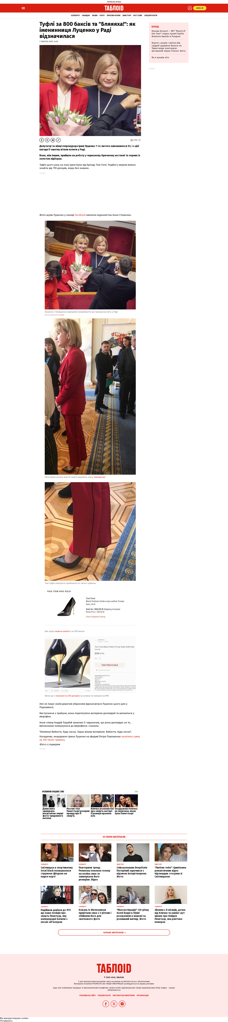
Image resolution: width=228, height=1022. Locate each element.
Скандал (86, 15)
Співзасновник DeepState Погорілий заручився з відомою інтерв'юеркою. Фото (132, 872)
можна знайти (62, 631)
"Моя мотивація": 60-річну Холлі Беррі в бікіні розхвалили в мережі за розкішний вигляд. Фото (133, 914)
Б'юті (102, 15)
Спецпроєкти (150, 15)
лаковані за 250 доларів (67, 696)
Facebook (80, 214)
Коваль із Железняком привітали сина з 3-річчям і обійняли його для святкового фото (95, 914)
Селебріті (75, 15)
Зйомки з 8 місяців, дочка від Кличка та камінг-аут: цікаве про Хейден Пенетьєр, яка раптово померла (170, 915)
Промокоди (143, 995)
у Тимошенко (98, 477)
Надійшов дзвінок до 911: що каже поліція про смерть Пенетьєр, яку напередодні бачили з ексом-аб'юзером (56, 916)
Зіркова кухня (113, 15)
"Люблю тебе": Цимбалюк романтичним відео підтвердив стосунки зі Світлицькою (170, 872)
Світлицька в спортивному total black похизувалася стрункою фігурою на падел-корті (57, 872)
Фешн (95, 15)
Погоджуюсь (6, 1020)
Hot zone (137, 15)
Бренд (155, 26)
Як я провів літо (160, 57)
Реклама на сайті (87, 995)
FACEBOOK (61, 315)
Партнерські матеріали (124, 995)
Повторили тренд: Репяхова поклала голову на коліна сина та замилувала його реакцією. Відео (94, 873)
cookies (24, 1018)
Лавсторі (126, 15)
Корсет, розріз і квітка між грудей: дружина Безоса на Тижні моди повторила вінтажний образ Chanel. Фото (169, 46)
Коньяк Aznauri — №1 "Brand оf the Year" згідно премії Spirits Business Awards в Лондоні (168, 34)
